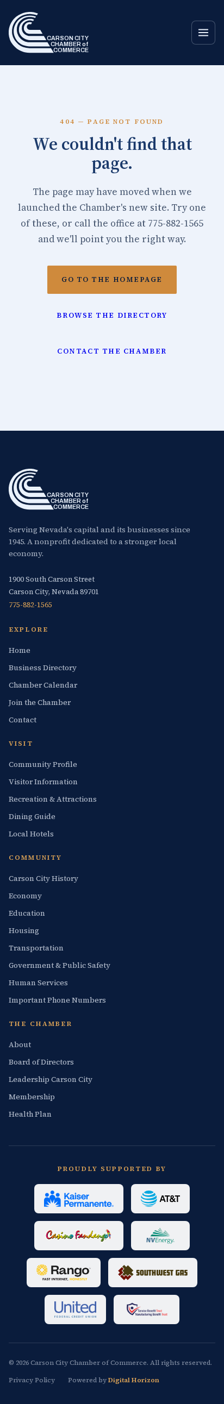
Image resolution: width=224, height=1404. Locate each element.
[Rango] (63, 1272)
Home (19, 650)
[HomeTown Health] (78, 1198)
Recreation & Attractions (53, 799)
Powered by (113, 1380)
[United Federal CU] (75, 1309)
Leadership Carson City (50, 1079)
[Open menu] (203, 33)
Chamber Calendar (43, 685)
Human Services (38, 983)
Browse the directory (112, 315)
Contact (22, 720)
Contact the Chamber (112, 351)
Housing (24, 930)
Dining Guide (32, 816)
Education (27, 913)
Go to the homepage (112, 279)
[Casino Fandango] (78, 1235)
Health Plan (30, 1114)
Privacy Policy (32, 1380)
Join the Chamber (40, 702)
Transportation (36, 948)
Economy (25, 896)
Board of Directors (41, 1062)
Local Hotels (31, 834)
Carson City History (43, 878)
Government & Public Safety (59, 965)
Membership (32, 1097)
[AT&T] (160, 1198)
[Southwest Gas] (152, 1272)
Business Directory (43, 668)
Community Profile (43, 764)
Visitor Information (43, 782)
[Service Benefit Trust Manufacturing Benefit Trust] (146, 1309)
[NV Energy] (160, 1235)
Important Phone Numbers (57, 1000)
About (20, 1045)
